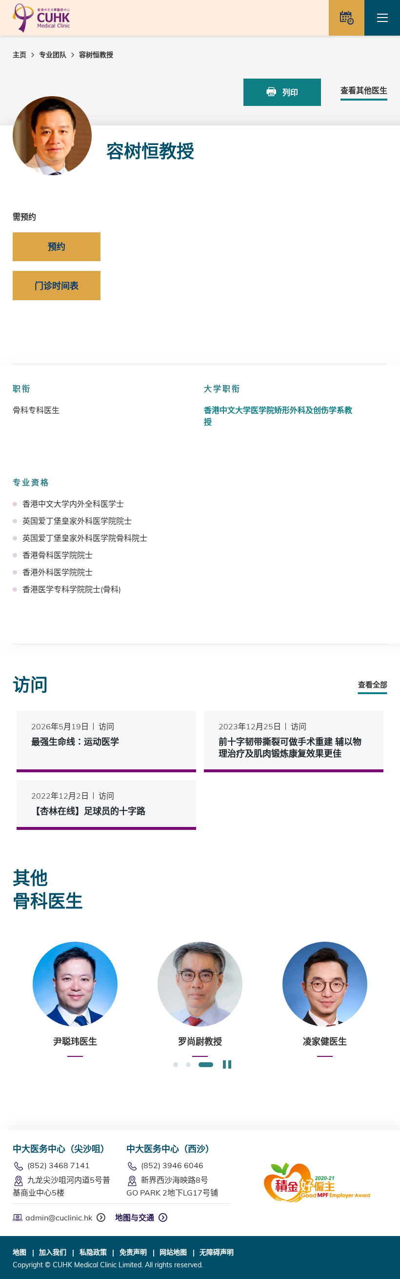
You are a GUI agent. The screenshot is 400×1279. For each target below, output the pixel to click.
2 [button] (188, 1065)
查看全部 (372, 684)
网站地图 (173, 1252)
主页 (19, 54)
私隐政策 (93, 1252)
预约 (56, 246)
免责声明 (133, 1252)
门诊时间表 (57, 285)
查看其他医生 (363, 90)
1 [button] (175, 1065)
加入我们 (52, 1252)
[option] (75, 999)
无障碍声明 (217, 1252)
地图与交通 (134, 1217)
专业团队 (52, 54)
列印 (289, 92)
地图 (19, 1252)
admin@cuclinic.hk (58, 1217)
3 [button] (205, 1065)
